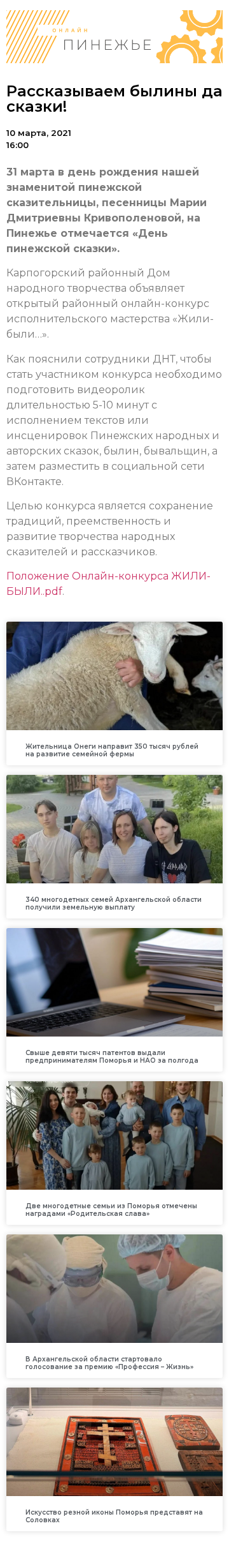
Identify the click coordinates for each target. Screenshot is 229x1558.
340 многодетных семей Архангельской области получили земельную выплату (113, 903)
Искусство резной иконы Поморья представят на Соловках (114, 1516)
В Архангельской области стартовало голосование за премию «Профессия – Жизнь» (109, 1363)
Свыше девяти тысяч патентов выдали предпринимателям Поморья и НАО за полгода (111, 1057)
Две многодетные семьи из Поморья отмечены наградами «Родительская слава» (111, 1210)
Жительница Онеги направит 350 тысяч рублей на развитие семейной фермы (111, 750)
